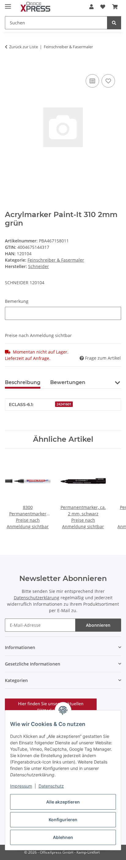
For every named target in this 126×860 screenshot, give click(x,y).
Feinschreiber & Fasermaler (56, 260)
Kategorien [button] (16, 680)
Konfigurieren (63, 819)
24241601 (64, 404)
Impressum (21, 786)
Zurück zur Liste (23, 46)
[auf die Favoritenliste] (108, 81)
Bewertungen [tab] (67, 382)
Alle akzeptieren (63, 801)
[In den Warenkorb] (10, 66)
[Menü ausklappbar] (8, 4)
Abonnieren (98, 625)
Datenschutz (51, 786)
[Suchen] (114, 22)
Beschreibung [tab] (22, 382)
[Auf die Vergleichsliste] (92, 81)
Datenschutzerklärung (36, 598)
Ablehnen (63, 837)
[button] (91, 7)
